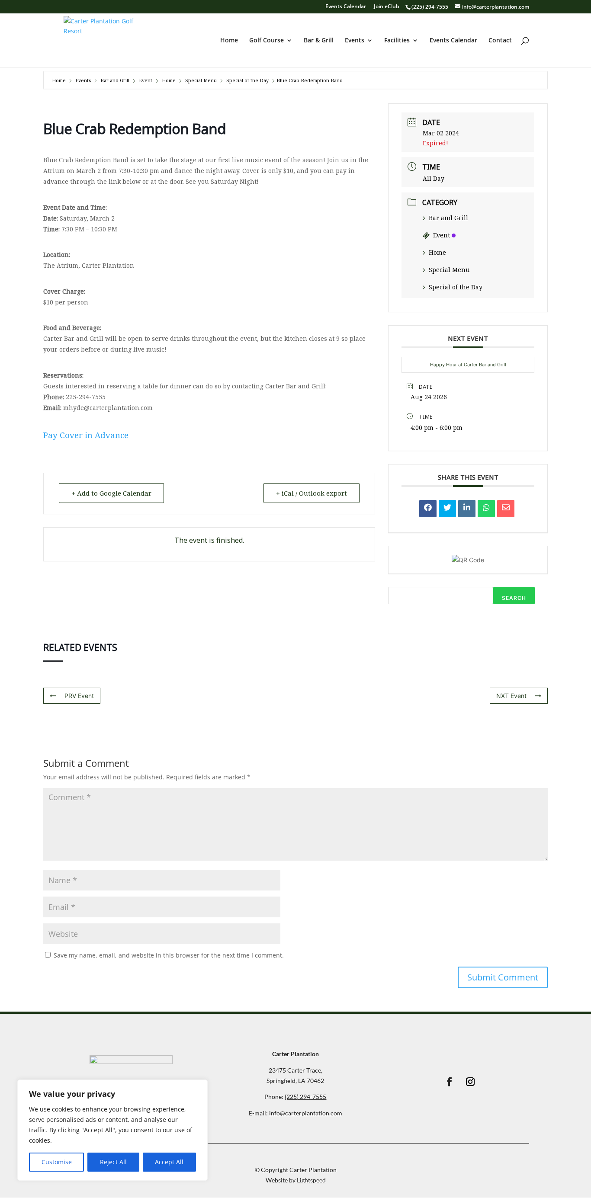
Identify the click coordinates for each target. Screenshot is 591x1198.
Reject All (113, 1162)
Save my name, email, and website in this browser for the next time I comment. (169, 955)
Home (229, 40)
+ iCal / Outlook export (311, 493)
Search (514, 598)
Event (145, 80)
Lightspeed (311, 1180)
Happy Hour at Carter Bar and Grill (468, 365)
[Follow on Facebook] (449, 1081)
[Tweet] (447, 508)
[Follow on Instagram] (470, 1081)
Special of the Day (247, 80)
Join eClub (386, 7)
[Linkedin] (466, 508)
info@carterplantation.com (305, 1113)
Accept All (169, 1162)
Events (354, 40)
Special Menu (201, 80)
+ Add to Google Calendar (111, 493)
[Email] (505, 508)
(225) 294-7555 (429, 6)
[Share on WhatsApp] (486, 508)
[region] (112, 1130)
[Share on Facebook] (428, 508)
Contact (500, 40)
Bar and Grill (114, 80)
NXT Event (511, 695)
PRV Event (79, 695)
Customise (57, 1162)
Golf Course (266, 40)
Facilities (397, 40)
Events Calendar (345, 7)
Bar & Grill (319, 40)
